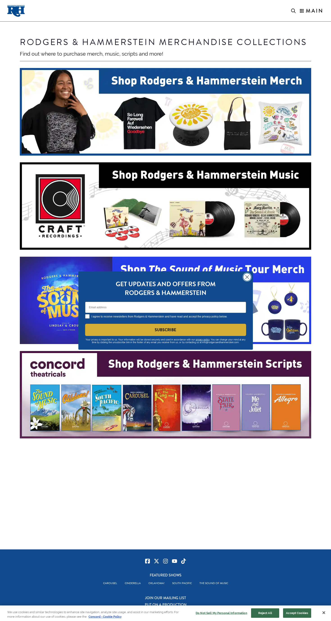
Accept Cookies (297, 613)
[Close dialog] (247, 277)
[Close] (324, 613)
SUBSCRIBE (165, 330)
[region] (165, 613)
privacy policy (203, 339)
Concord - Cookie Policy (105, 616)
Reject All (265, 613)
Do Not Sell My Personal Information (221, 613)
